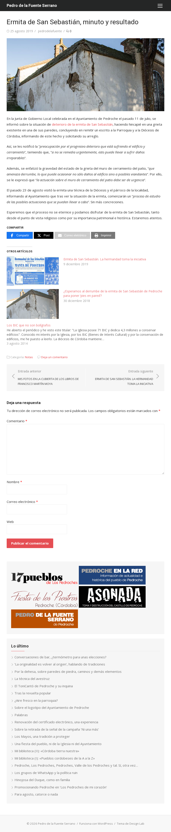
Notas (29, 357)
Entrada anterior (48, 377)
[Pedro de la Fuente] (44, 627)
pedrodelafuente (50, 31)
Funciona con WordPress (96, 824)
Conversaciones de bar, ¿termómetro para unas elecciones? (60, 657)
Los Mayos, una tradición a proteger (42, 736)
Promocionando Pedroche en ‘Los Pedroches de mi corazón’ (60, 787)
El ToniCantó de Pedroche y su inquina (43, 686)
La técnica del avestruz (32, 678)
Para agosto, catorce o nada (36, 794)
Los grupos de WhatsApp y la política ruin (45, 772)
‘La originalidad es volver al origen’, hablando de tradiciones (59, 664)
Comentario (17, 421)
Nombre (14, 482)
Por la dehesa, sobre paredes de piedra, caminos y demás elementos (68, 671)
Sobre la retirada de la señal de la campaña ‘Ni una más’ (56, 729)
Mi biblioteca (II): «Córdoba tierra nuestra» (46, 751)
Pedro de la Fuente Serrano (32, 5)
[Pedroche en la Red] (112, 583)
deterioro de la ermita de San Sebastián (82, 124)
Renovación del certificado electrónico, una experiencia (56, 722)
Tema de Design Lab (130, 824)
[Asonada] (112, 606)
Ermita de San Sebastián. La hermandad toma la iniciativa (104, 259)
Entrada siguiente (124, 377)
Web (10, 521)
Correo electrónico (22, 501)
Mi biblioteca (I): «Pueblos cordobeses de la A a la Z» (54, 758)
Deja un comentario (54, 357)
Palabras (21, 715)
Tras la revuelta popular (32, 693)
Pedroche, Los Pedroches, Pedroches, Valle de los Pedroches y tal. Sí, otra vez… (76, 765)
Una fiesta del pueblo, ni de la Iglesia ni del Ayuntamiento (58, 744)
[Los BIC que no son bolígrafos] (88, 334)
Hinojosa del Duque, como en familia (42, 780)
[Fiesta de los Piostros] (44, 606)
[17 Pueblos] (44, 583)
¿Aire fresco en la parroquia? (36, 700)
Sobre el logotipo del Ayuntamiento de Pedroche (51, 707)
